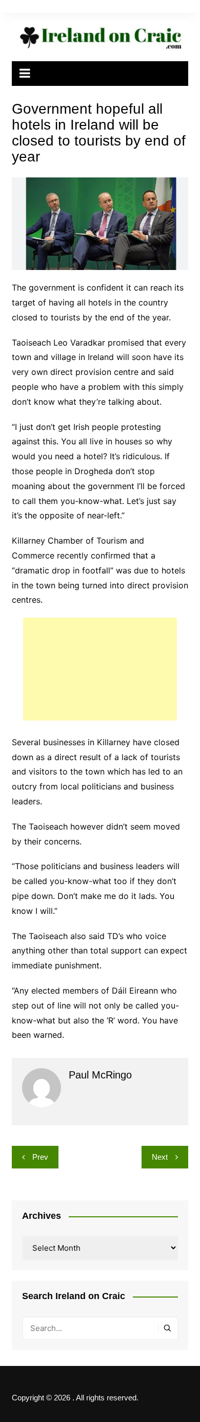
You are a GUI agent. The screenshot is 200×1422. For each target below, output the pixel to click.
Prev (40, 1157)
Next (160, 1157)
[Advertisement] (100, 669)
